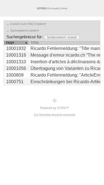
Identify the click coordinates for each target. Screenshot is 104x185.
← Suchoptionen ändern (22, 30)
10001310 (16, 61)
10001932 (16, 48)
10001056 (16, 68)
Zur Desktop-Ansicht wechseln (54, 114)
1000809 (15, 75)
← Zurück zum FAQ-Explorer (26, 24)
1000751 (15, 81)
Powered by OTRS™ (54, 108)
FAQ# (10, 42)
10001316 (16, 55)
